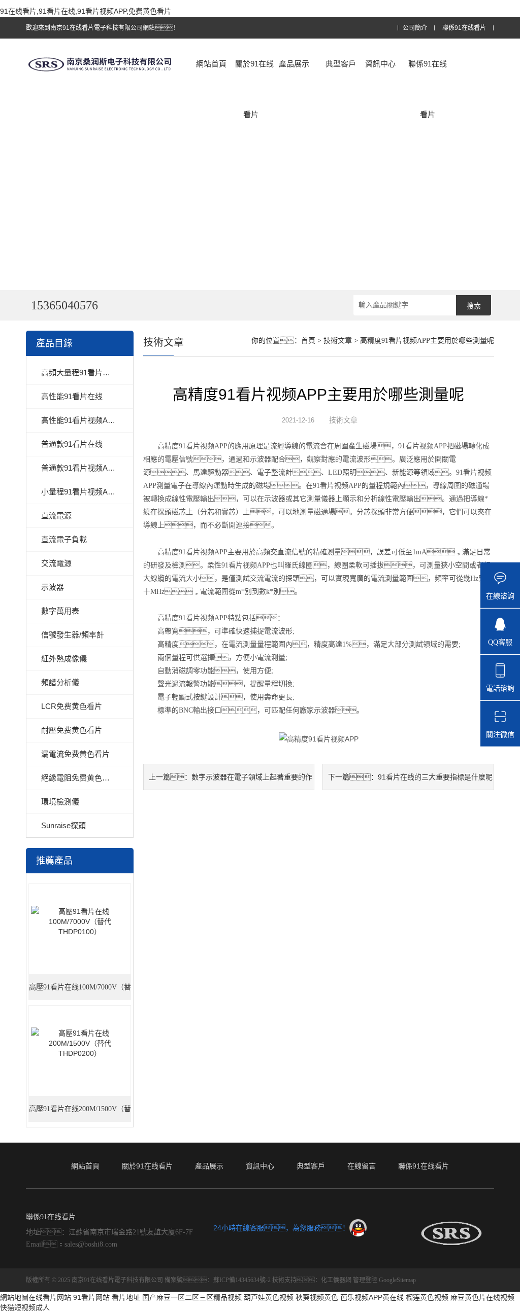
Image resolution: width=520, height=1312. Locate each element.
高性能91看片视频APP (79, 420)
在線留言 (361, 1166)
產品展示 (294, 63)
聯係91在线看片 (464, 28)
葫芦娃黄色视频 (269, 1297)
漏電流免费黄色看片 (75, 754)
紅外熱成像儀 (64, 658)
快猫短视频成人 (25, 1307)
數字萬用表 (60, 611)
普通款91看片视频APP (79, 468)
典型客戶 (341, 63)
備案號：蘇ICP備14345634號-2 (218, 1280)
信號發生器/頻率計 (72, 634)
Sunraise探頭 (63, 825)
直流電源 (56, 515)
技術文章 (337, 340)
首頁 (308, 340)
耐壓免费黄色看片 (71, 730)
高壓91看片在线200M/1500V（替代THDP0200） (80, 1113)
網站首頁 (211, 63)
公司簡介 (415, 28)
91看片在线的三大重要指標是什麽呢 (435, 777)
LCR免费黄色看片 (71, 706)
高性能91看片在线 (72, 396)
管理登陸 (365, 1280)
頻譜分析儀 (60, 682)
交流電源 (56, 563)
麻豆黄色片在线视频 (482, 1297)
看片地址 (126, 1297)
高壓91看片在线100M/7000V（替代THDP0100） (80, 991)
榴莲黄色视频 (427, 1297)
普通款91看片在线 (72, 444)
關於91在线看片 (254, 89)
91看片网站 (91, 1297)
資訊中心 (380, 63)
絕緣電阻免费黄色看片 (79, 777)
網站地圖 (14, 1297)
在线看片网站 (49, 1297)
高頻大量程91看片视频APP (87, 372)
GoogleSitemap (397, 1280)
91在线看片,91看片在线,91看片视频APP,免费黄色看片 (85, 11)
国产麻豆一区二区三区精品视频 (192, 1297)
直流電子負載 (64, 539)
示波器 (52, 587)
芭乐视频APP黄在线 (372, 1297)
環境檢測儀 (60, 801)
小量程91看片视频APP (79, 491)
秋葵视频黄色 (317, 1297)
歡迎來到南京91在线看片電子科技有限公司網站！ (102, 27)
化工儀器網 (336, 1280)
